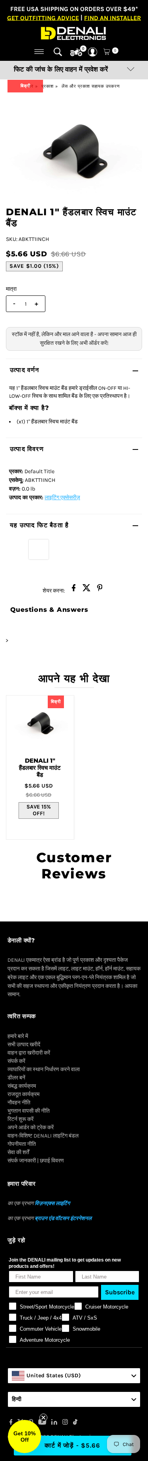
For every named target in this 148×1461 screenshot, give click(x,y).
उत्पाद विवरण (27, 449)
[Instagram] (65, 1423)
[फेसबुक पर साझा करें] (74, 590)
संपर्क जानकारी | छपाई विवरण (35, 1160)
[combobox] (74, 1376)
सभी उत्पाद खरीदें (23, 1044)
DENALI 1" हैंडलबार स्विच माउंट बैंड (40, 767)
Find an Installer (112, 17)
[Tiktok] (75, 1423)
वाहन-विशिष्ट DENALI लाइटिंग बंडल (43, 1135)
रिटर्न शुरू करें (20, 1119)
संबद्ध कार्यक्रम (21, 1086)
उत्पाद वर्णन (24, 370)
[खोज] (58, 52)
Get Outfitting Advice (43, 17)
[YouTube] (42, 1423)
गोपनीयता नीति (21, 1144)
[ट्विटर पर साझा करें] (87, 590)
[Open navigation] (39, 52)
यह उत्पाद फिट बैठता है (39, 525)
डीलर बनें (16, 1077)
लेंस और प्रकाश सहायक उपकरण (91, 86)
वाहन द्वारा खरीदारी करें (28, 1052)
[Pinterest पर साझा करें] (100, 590)
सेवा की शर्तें (18, 1152)
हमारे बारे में (17, 1036)
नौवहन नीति (18, 1102)
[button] (24, 1436)
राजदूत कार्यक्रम (23, 1094)
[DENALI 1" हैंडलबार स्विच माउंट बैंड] (40, 723)
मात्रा (11, 289)
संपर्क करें (16, 1061)
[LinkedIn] (54, 1423)
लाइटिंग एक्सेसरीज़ (62, 497)
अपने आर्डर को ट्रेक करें (30, 1127)
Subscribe (120, 1292)
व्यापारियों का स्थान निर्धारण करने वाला (43, 1069)
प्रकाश (47, 86)
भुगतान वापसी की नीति (28, 1111)
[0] (76, 52)
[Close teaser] (43, 1418)
